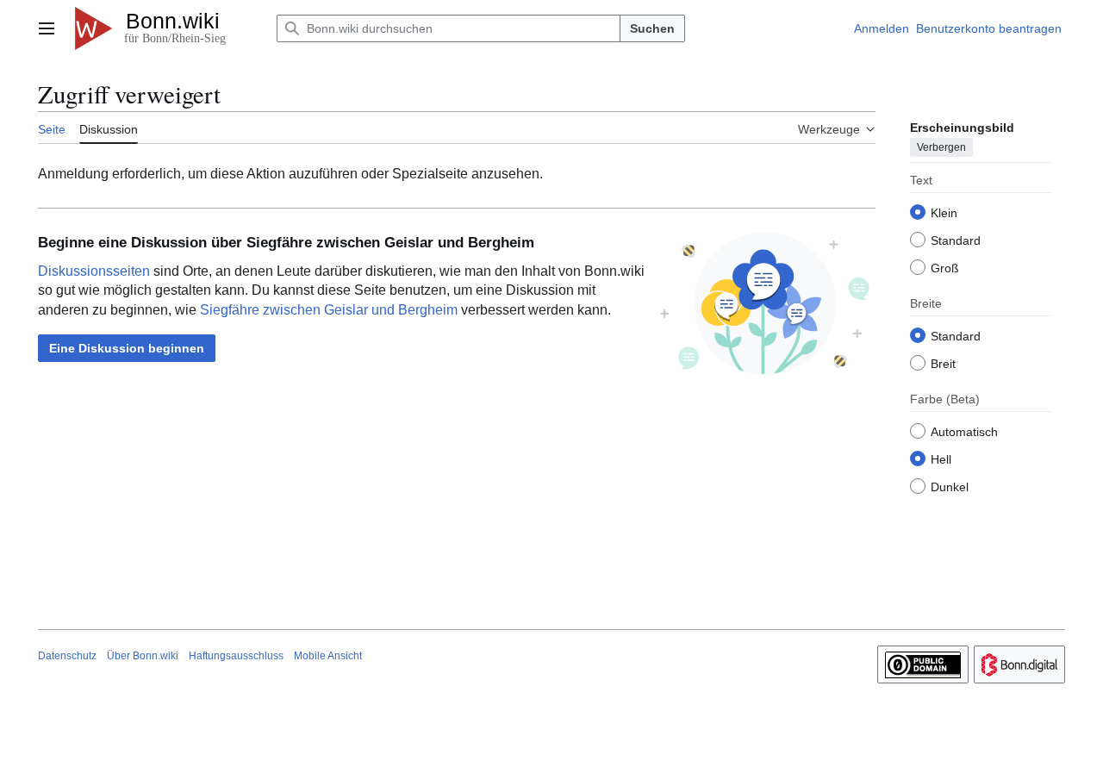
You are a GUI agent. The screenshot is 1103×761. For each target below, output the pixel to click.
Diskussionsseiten (94, 271)
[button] (46, 28)
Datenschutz (67, 656)
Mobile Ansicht (328, 656)
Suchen (652, 28)
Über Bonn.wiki (142, 656)
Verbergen (941, 147)
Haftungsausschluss (236, 656)
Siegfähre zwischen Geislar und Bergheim (329, 310)
